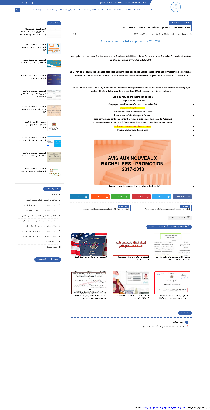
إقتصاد (117, 10)
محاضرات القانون (133, 10)
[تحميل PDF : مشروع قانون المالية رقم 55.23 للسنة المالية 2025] (172, 244)
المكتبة (50, 10)
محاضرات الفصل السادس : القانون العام (40, 237)
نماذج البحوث (38, 10)
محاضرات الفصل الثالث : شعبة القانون (41, 206)
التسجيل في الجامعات (69, 10)
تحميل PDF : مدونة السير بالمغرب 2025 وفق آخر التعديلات (35, 125)
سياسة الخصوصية (140, 2)
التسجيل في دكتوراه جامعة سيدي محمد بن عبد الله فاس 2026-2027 (33, 94)
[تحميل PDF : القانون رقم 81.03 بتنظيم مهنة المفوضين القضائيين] (89, 282)
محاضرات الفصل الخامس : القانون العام (40, 221)
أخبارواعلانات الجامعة (180, 23)
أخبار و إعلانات (89, 10)
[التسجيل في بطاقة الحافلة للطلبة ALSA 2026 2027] (131, 282)
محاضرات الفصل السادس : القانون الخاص (40, 232)
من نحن (127, 2)
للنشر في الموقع (106, 2)
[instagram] (27, 3)
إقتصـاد (54, 195)
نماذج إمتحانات (105, 10)
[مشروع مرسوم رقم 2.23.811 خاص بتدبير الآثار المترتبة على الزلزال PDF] (172, 282)
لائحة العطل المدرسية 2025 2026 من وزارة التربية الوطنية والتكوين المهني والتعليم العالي (32, 32)
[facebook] (32, 3)
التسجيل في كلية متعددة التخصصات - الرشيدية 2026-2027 (34, 47)
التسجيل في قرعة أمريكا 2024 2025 (91, 257)
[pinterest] (22, 3)
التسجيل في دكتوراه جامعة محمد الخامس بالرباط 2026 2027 (34, 109)
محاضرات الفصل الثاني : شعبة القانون (41, 211)
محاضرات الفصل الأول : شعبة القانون (41, 200)
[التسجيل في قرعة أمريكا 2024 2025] (89, 244)
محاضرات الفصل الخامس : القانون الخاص (40, 216)
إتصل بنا (118, 2)
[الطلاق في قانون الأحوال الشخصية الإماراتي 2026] (131, 244)
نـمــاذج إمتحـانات (51, 242)
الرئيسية (147, 10)
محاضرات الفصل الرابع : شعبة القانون (41, 226)
